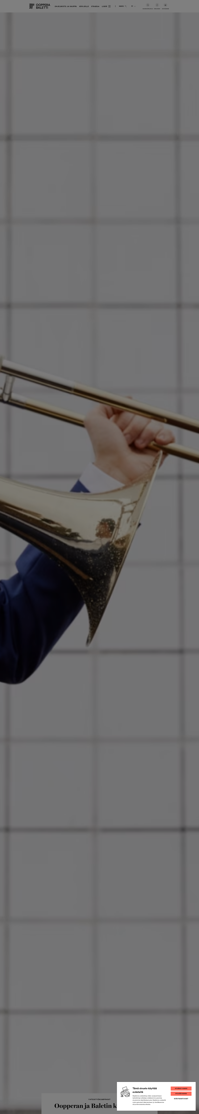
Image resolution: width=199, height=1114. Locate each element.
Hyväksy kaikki (181, 1088)
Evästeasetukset (181, 1098)
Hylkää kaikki (181, 1093)
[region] (156, 1096)
